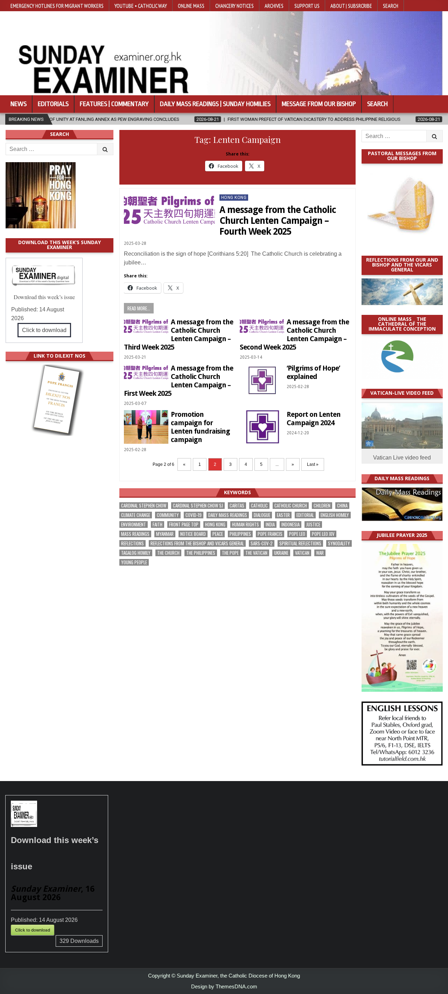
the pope (230, 553)
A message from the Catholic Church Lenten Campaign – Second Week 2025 (294, 334)
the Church (168, 553)
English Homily (335, 515)
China (342, 505)
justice (313, 524)
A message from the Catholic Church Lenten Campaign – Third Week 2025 (178, 334)
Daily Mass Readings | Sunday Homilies (215, 104)
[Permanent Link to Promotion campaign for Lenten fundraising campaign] (146, 426)
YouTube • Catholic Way (140, 5)
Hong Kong (234, 197)
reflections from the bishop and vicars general (197, 543)
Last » (312, 464)
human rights (245, 524)
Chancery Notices (234, 5)
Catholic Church (290, 505)
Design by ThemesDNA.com (224, 986)
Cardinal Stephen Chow (143, 505)
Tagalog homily (135, 553)
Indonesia (290, 524)
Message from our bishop (319, 104)
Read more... (138, 308)
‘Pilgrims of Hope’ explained (313, 372)
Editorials (53, 104)
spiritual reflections (300, 543)
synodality (339, 543)
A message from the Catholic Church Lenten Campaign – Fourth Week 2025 (277, 221)
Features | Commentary (114, 104)
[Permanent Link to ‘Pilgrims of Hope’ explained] (262, 380)
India (270, 524)
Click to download (44, 330)
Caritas (237, 505)
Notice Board (193, 534)
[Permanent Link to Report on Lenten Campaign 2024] (262, 426)
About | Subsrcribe (351, 5)
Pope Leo (297, 534)
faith (157, 524)
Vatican (302, 553)
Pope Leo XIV (323, 534)
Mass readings (135, 534)
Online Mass (191, 5)
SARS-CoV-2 (262, 543)
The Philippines (200, 553)
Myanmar (165, 534)
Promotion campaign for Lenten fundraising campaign (200, 427)
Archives (274, 5)
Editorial (305, 515)
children (322, 505)
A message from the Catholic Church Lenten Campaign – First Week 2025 (178, 381)
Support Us (307, 5)
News (18, 104)
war (320, 553)
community (168, 515)
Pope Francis (270, 534)
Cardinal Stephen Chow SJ (198, 505)
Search (390, 5)
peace (217, 534)
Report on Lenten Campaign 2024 (314, 418)
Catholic (259, 505)
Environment (133, 524)
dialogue (262, 515)
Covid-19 (194, 515)
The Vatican (256, 553)
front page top (183, 524)
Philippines (240, 534)
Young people (134, 562)
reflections (132, 543)
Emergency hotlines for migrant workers (57, 5)
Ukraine (281, 553)
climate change (135, 515)
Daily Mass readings (227, 515)
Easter (283, 515)
